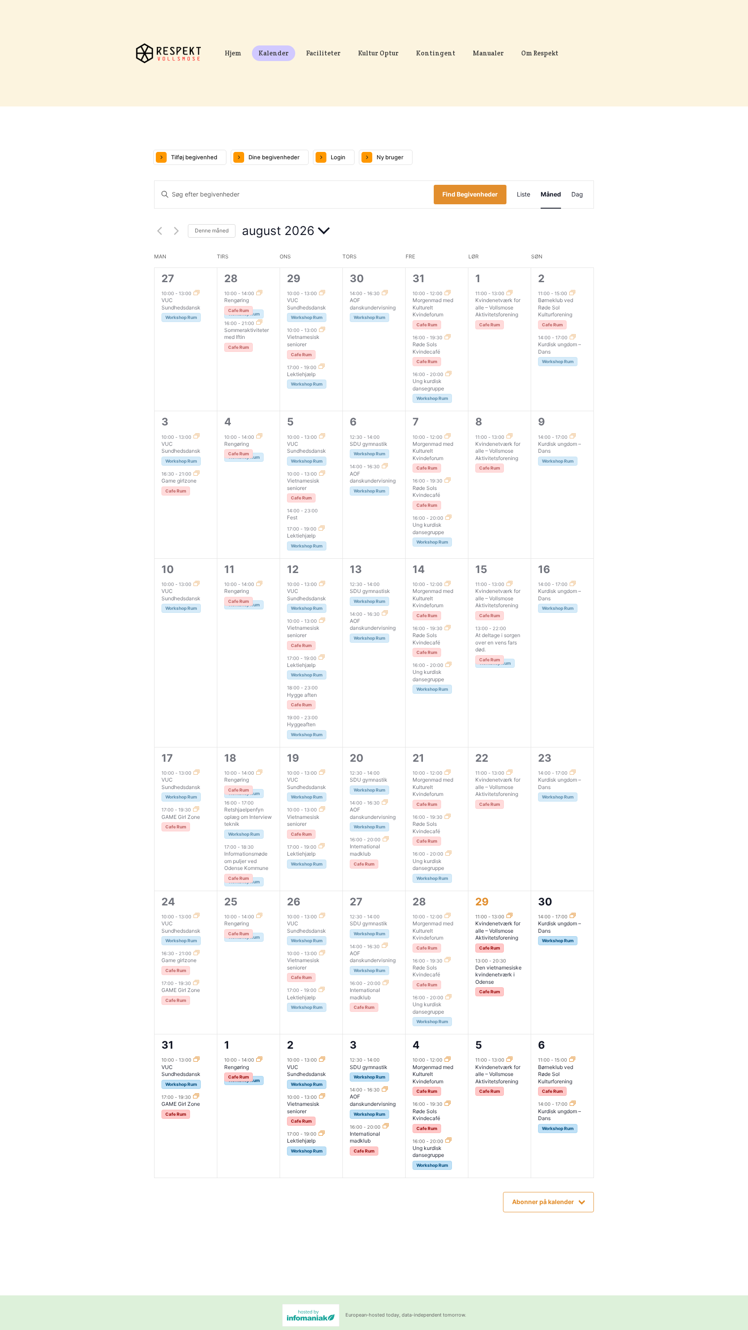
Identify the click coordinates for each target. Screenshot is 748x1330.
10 (167, 569)
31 (419, 278)
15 (481, 569)
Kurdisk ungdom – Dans (559, 1115)
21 (418, 758)
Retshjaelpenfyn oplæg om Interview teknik (248, 816)
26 (293, 901)
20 (357, 758)
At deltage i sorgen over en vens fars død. (497, 642)
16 (544, 569)
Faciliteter (323, 53)
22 (481, 758)
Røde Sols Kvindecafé (426, 348)
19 (293, 758)
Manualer (488, 53)
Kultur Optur (378, 53)
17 (167, 758)
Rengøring (236, 300)
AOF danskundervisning (373, 304)
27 (167, 278)
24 (168, 901)
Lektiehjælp (301, 374)
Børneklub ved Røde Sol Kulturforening (555, 307)
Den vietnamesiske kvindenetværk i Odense (498, 974)
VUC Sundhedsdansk (180, 304)
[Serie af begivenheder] (196, 293)
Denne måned (212, 230)
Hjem (233, 53)
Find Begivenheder (470, 194)
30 (357, 278)
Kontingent (435, 53)
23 (544, 758)
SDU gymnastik (368, 444)
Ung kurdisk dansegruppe (428, 385)
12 (293, 569)
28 (231, 278)
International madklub (365, 850)
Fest (292, 517)
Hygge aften (302, 695)
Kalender (273, 53)
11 (229, 569)
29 (293, 278)
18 (230, 758)
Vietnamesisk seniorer (303, 341)
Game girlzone (179, 480)
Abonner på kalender (543, 1201)
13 (356, 569)
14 (419, 569)
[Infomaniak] (310, 1315)
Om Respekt (539, 53)
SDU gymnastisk (370, 591)
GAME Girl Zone (180, 817)
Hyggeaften (301, 724)
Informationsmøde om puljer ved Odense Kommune (246, 860)
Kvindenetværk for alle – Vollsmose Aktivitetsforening (497, 307)
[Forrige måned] (159, 230)
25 (230, 901)
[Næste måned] (176, 230)
